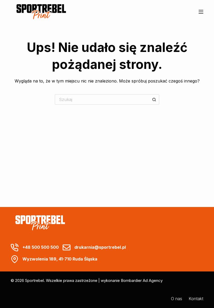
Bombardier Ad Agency (142, 280)
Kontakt (196, 298)
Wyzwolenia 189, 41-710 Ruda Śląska (59, 259)
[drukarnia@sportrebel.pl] (66, 247)
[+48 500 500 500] (15, 247)
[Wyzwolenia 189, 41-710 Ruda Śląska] (15, 259)
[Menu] (201, 11)
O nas (176, 298)
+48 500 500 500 (40, 247)
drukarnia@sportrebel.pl (100, 247)
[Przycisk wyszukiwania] (154, 99)
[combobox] (102, 99)
